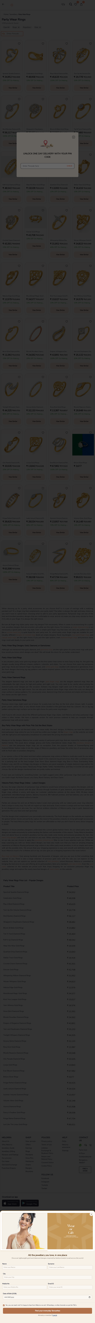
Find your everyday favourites (47, 1310)
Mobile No (5, 1284)
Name (4, 1264)
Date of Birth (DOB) (10, 1293)
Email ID (51, 1284)
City (4, 1274)
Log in (55, 1315)
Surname (51, 1264)
